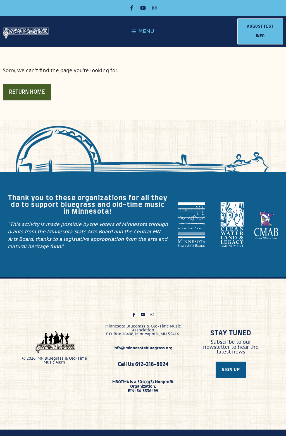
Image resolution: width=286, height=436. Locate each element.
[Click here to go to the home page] (27, 33)
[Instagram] (154, 8)
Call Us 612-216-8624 (143, 364)
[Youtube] (143, 8)
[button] (143, 31)
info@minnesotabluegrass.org (143, 347)
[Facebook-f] (132, 8)
